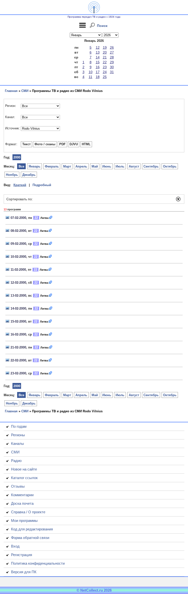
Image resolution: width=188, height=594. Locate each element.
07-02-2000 (18, 218)
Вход (15, 546)
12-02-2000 (18, 282)
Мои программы (24, 520)
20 (105, 52)
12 (98, 47)
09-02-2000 (18, 244)
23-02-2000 (18, 373)
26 (112, 47)
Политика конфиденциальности (38, 563)
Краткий (19, 185)
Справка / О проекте (28, 512)
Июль (120, 166)
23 (105, 67)
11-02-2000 (18, 269)
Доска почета (22, 503)
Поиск (102, 26)
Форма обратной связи (30, 538)
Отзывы (18, 486)
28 (112, 57)
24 (105, 72)
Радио (16, 461)
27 (112, 52)
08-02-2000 (18, 231)
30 (112, 67)
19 (105, 47)
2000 (16, 157)
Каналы (17, 443)
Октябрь (169, 166)
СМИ (24, 91)
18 (98, 77)
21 (105, 57)
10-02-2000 (18, 256)
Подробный (42, 185)
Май (95, 166)
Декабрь (28, 175)
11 (90, 77)
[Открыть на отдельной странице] (50, 218)
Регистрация (21, 555)
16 (98, 67)
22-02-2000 (18, 360)
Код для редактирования (32, 529)
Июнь (106, 166)
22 (105, 62)
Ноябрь (12, 175)
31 (112, 72)
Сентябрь (151, 166)
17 (98, 72)
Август (134, 166)
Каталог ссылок (24, 478)
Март (67, 166)
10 (91, 72)
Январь (34, 166)
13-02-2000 (18, 295)
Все (21, 166)
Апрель (81, 166)
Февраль (52, 166)
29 (112, 62)
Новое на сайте (24, 469)
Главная (11, 91)
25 (105, 77)
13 (98, 52)
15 (98, 62)
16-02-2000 (18, 334)
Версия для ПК (23, 572)
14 (98, 57)
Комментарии (22, 495)
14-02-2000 (18, 308)
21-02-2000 (18, 347)
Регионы (18, 435)
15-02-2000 (18, 321)
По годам (18, 426)
